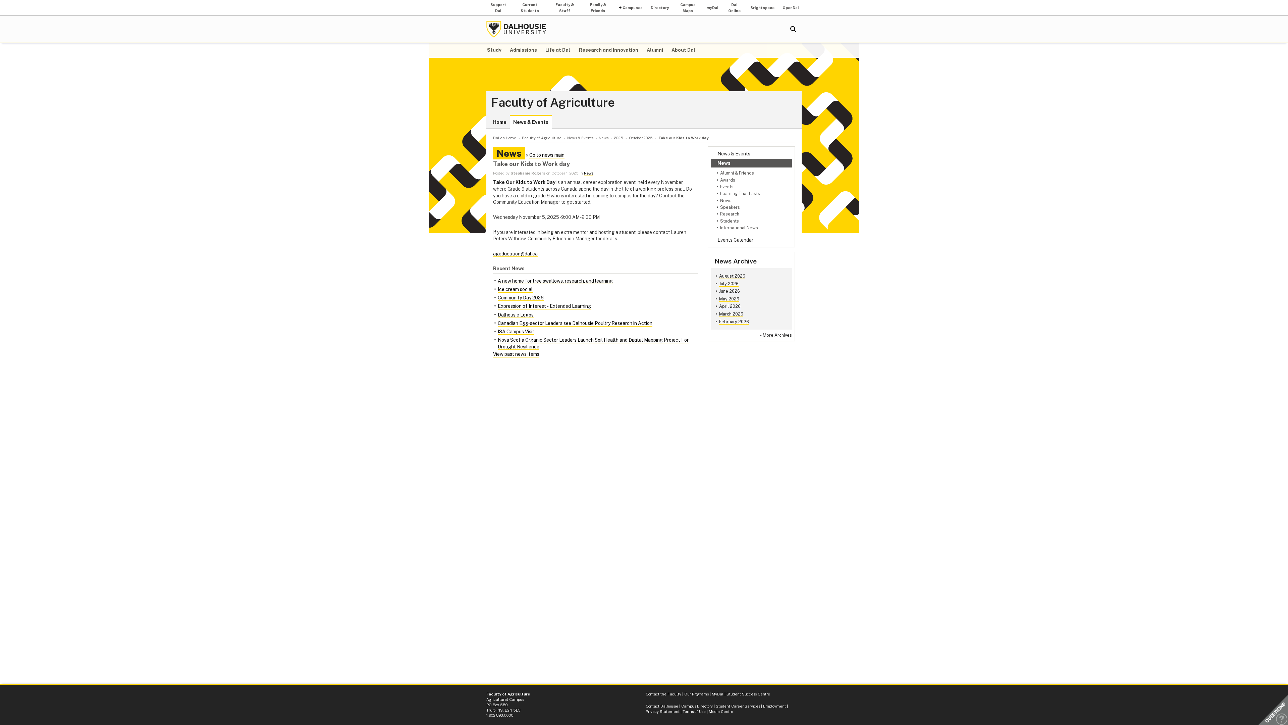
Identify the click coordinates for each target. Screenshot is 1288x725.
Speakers (730, 207)
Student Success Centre (748, 694)
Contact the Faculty (663, 694)
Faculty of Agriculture (553, 102)
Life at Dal (557, 50)
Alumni (655, 50)
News (724, 163)
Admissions (523, 50)
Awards (727, 180)
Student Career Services (738, 706)
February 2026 (734, 321)
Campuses (633, 8)
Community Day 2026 (521, 297)
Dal (712, 8)
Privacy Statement (663, 711)
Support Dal (498, 8)
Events (727, 186)
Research (729, 213)
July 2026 (729, 283)
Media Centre (721, 711)
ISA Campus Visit (516, 331)
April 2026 (730, 306)
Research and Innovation (608, 50)
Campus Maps (688, 8)
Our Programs (696, 694)
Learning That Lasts (740, 193)
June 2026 (729, 291)
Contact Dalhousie (662, 706)
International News (739, 227)
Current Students (530, 8)
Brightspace (762, 8)
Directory (660, 8)
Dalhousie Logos (516, 315)
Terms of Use (694, 711)
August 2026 (732, 276)
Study (494, 50)
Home (499, 122)
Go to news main (547, 155)
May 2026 (729, 298)
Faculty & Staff (564, 8)
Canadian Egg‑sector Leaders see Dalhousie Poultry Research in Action (575, 323)
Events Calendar (735, 240)
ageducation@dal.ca (515, 253)
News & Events (530, 122)
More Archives (777, 335)
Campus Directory (697, 706)
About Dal (683, 50)
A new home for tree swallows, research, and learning (555, 281)
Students (729, 221)
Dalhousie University (516, 29)
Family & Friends (598, 8)
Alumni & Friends (737, 173)
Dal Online (734, 8)
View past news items (516, 354)
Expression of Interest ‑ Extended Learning (544, 306)
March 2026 (731, 314)
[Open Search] (793, 29)
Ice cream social (515, 289)
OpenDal (791, 8)
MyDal (717, 694)
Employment (774, 706)
